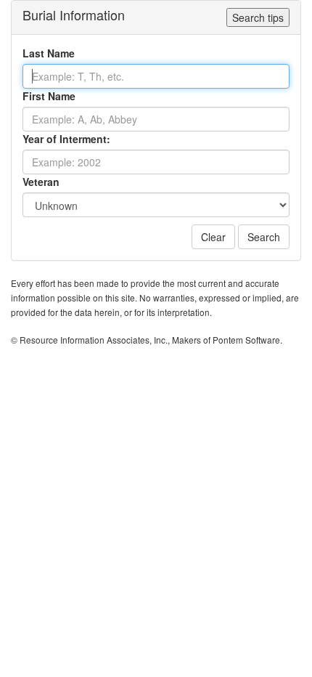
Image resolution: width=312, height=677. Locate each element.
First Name (48, 96)
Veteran (40, 181)
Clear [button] (213, 237)
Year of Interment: (66, 138)
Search (263, 237)
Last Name (48, 53)
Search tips (258, 17)
